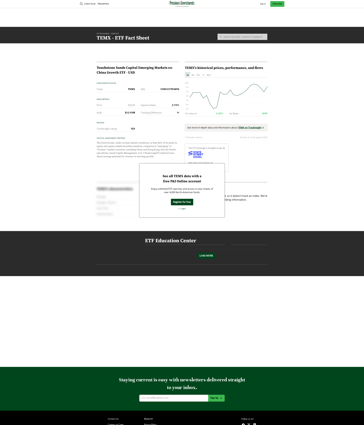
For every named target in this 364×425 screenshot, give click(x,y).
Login (183, 208)
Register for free (182, 201)
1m (187, 75)
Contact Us (113, 419)
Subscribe (277, 4)
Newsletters (103, 4)
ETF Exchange (103, 33)
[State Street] (195, 154)
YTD (198, 75)
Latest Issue (90, 4)
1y (203, 75)
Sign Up (214, 398)
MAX (208, 75)
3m (193, 75)
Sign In (263, 4)
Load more (206, 255)
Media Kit (148, 419)
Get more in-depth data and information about (224, 127)
